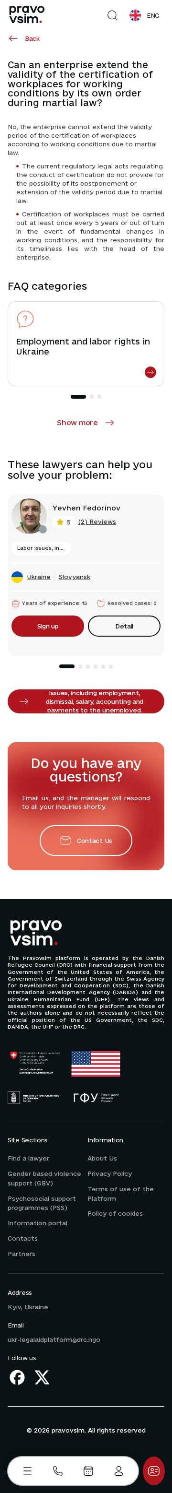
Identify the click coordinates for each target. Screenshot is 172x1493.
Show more (77, 422)
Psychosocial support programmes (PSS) (42, 1203)
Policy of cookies (115, 1213)
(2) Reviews (97, 521)
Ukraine (39, 576)
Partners (21, 1253)
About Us (102, 1158)
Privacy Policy (109, 1173)
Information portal (37, 1223)
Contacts (23, 1238)
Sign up (48, 626)
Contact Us (94, 840)
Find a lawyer (28, 1158)
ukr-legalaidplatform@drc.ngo (54, 1339)
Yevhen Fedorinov (86, 508)
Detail (124, 626)
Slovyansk (74, 576)
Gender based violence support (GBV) (44, 1178)
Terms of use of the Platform (120, 1193)
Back (32, 38)
